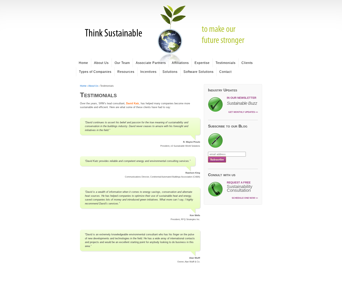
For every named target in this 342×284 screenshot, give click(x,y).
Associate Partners (151, 63)
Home (83, 63)
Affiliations (180, 63)
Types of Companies (95, 71)
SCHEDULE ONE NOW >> (245, 198)
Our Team (122, 63)
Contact (225, 71)
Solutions (170, 71)
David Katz (132, 103)
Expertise (202, 63)
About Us (101, 63)
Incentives (148, 71)
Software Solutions (198, 71)
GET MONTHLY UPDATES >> (243, 112)
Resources (125, 71)
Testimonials (226, 63)
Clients (247, 63)
